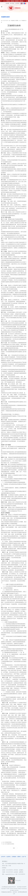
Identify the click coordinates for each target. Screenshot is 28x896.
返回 (14, 848)
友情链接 (14, 856)
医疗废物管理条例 (8, 842)
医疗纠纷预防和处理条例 (9, 843)
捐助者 (18, 856)
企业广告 (24, 856)
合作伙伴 (3, 856)
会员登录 (17, 3)
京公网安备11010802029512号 (9, 886)
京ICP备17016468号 (21, 886)
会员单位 (9, 856)
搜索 (8, 3)
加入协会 (12, 3)
